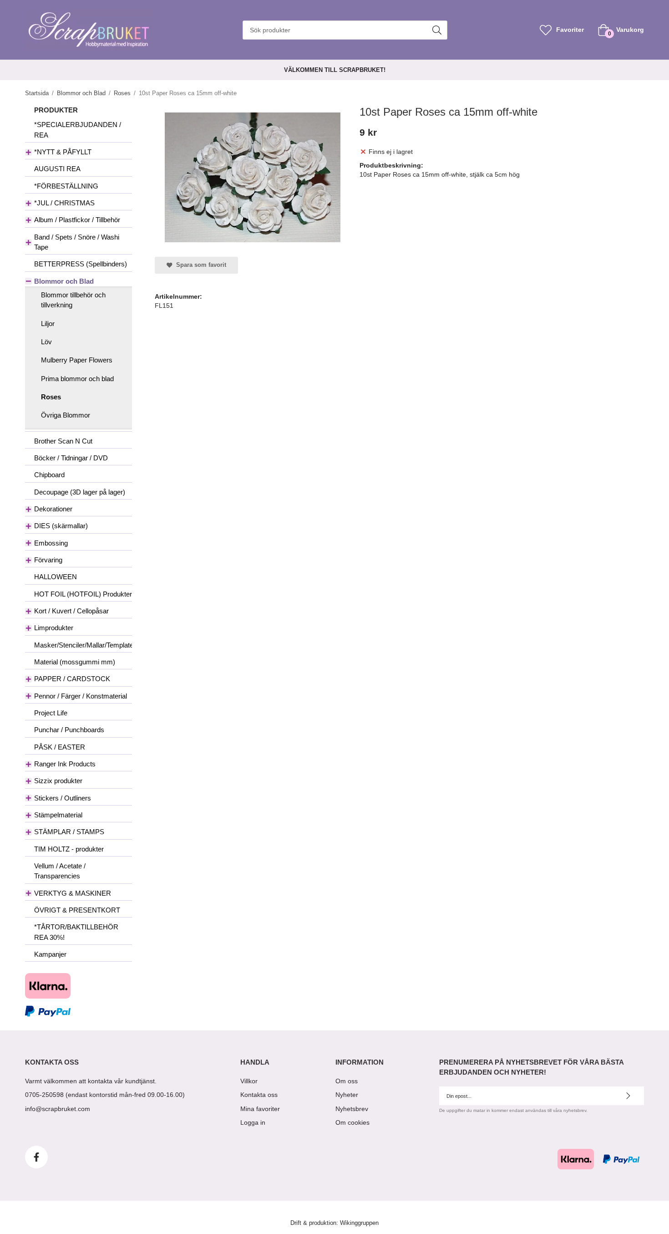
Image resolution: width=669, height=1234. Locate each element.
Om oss (346, 1081)
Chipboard (49, 475)
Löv (46, 342)
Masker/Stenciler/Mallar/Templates (83, 645)
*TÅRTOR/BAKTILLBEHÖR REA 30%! (76, 932)
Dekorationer (53, 509)
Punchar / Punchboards (69, 730)
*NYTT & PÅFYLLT (62, 152)
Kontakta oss (259, 1094)
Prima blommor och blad (77, 378)
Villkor (249, 1081)
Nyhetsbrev (351, 1108)
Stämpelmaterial (58, 815)
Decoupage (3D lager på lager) (79, 492)
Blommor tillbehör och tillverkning (73, 300)
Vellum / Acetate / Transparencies (60, 871)
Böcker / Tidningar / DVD (71, 458)
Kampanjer (50, 954)
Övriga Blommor (65, 415)
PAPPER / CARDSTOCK (72, 679)
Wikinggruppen (359, 1223)
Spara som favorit (199, 265)
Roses (51, 397)
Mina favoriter (260, 1108)
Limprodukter (53, 628)
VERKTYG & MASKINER (72, 893)
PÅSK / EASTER (59, 747)
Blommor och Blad (64, 281)
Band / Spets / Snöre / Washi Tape (76, 242)
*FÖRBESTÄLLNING (66, 186)
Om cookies (352, 1122)
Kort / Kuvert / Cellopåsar (71, 611)
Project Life (50, 713)
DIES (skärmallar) (61, 526)
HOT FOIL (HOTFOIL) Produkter (83, 594)
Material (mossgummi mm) (74, 662)
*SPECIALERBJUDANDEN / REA (77, 129)
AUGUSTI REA (57, 169)
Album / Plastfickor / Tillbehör (77, 220)
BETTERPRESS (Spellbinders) (80, 264)
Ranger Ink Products (65, 764)
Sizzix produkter (58, 781)
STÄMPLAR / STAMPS (69, 832)
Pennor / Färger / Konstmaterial (80, 696)
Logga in (252, 1122)
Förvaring (48, 560)
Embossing (51, 543)
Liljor (48, 323)
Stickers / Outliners (62, 798)
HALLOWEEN (55, 577)
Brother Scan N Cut (63, 441)
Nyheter (346, 1094)
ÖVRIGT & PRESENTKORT (77, 910)
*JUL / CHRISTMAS (64, 203)
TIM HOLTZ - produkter (69, 849)
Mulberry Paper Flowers (76, 360)
